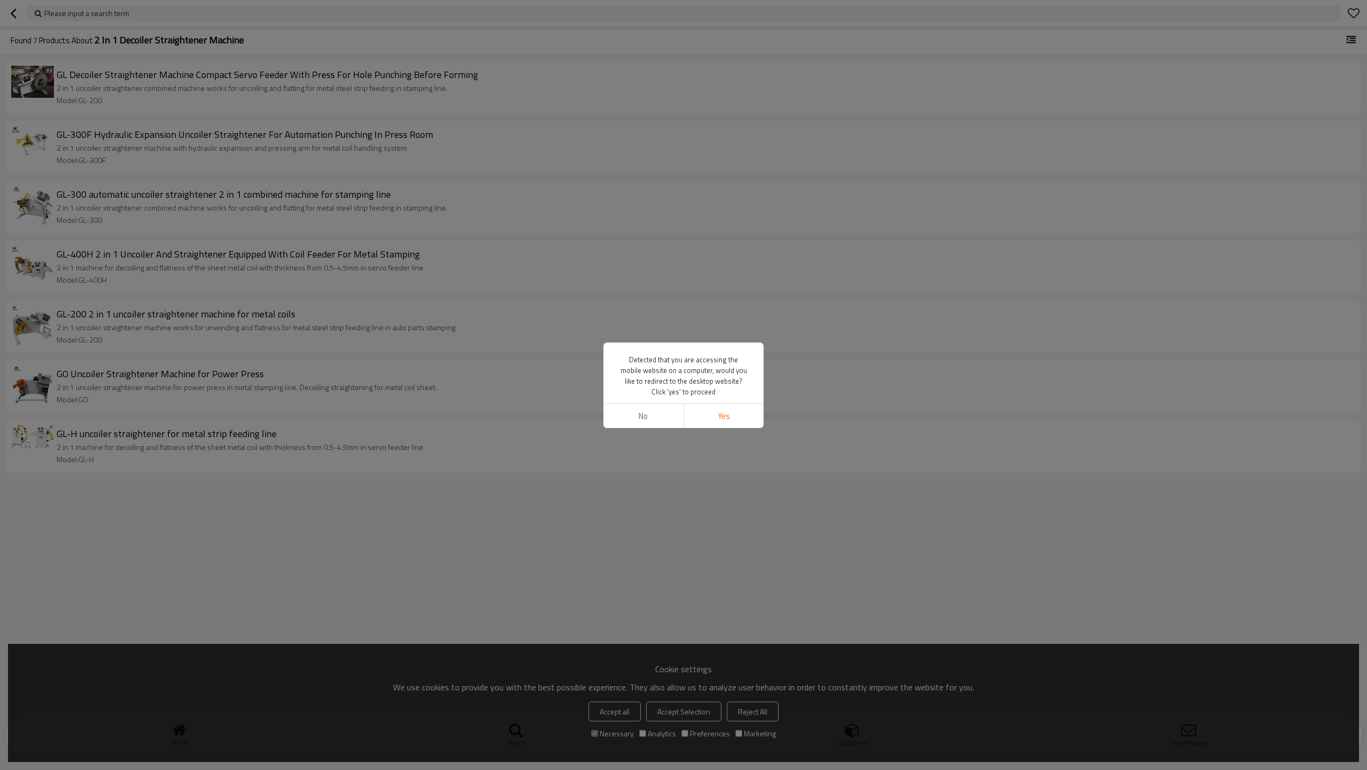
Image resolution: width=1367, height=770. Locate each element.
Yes (724, 416)
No (643, 416)
